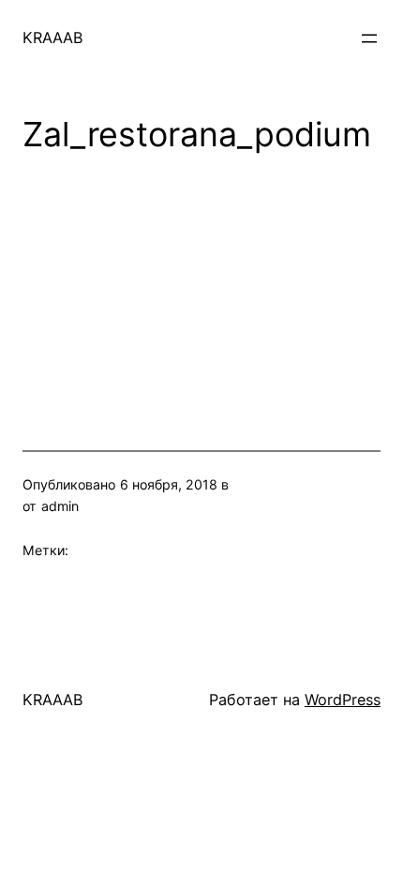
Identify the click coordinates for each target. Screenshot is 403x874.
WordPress (343, 699)
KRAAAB (52, 37)
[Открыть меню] (369, 38)
